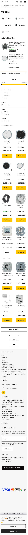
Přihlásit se (7, 449)
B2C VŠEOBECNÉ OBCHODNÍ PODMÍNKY (13, 372)
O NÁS (3, 355)
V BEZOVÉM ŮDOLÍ (7, 419)
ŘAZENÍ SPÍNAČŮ (7, 462)
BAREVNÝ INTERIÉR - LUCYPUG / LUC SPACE (13, 407)
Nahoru (15, 345)
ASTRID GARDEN (7, 404)
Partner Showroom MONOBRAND (13, 513)
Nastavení (13, 526)
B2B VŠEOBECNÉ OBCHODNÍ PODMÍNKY (14, 374)
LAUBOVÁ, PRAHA (7, 411)
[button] (13, 468)
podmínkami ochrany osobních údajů (12, 444)
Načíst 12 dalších (14, 329)
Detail (7, 252)
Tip (5, 98)
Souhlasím (13, 531)
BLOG (3, 360)
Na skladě (7, 90)
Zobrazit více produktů (13, 67)
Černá (6, 114)
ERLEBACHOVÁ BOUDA (9, 413)
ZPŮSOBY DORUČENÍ (8, 367)
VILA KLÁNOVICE (7, 409)
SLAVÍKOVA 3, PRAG (8, 417)
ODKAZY (4, 377)
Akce (6, 92)
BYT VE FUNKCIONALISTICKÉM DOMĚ (12, 400)
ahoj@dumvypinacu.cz (11, 384)
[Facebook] (3, 392)
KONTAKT (4, 358)
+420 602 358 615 (10, 388)
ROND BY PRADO (7, 460)
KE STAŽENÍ (5, 362)
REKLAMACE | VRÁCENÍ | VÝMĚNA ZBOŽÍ (14, 370)
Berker (6, 105)
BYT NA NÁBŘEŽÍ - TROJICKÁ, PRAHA (12, 402)
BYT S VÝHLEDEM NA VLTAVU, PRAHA (13, 415)
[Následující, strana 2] (14, 335)
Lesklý (6, 121)
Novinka (6, 95)
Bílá (6, 111)
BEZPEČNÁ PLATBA (7, 365)
